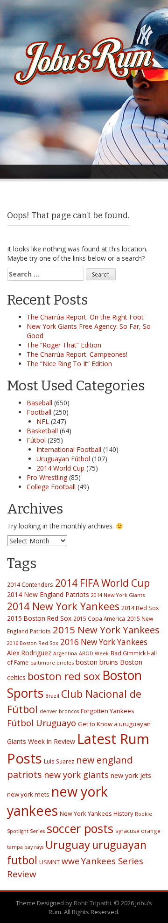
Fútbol (36, 440)
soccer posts (80, 828)
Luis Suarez (59, 761)
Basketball (42, 430)
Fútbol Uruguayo (41, 723)
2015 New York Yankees (106, 629)
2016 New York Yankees (103, 642)
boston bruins (97, 662)
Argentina (65, 653)
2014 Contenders (30, 584)
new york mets (28, 794)
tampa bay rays (25, 847)
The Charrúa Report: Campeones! (77, 354)
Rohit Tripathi (92, 903)
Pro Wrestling (47, 477)
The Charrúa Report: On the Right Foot (85, 316)
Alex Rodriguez (29, 652)
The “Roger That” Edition (64, 344)
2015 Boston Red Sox (39, 618)
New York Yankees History (96, 813)
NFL (42, 421)
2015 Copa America (99, 618)
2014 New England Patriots (48, 594)
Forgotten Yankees (107, 711)
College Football (51, 486)
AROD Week (94, 653)
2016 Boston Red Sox (32, 642)
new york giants (76, 774)
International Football (68, 449)
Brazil (52, 695)
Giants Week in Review (41, 741)
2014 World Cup (60, 468)
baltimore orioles (52, 662)
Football (39, 412)
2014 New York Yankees (63, 606)
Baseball (39, 402)
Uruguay (67, 844)
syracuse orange (138, 830)
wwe (70, 861)
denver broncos (59, 711)
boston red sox (64, 676)
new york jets (131, 775)
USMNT (49, 862)
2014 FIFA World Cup (102, 583)
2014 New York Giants (118, 594)
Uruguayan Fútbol (63, 458)
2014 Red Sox (140, 608)
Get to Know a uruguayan (114, 724)
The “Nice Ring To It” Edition (69, 363)
